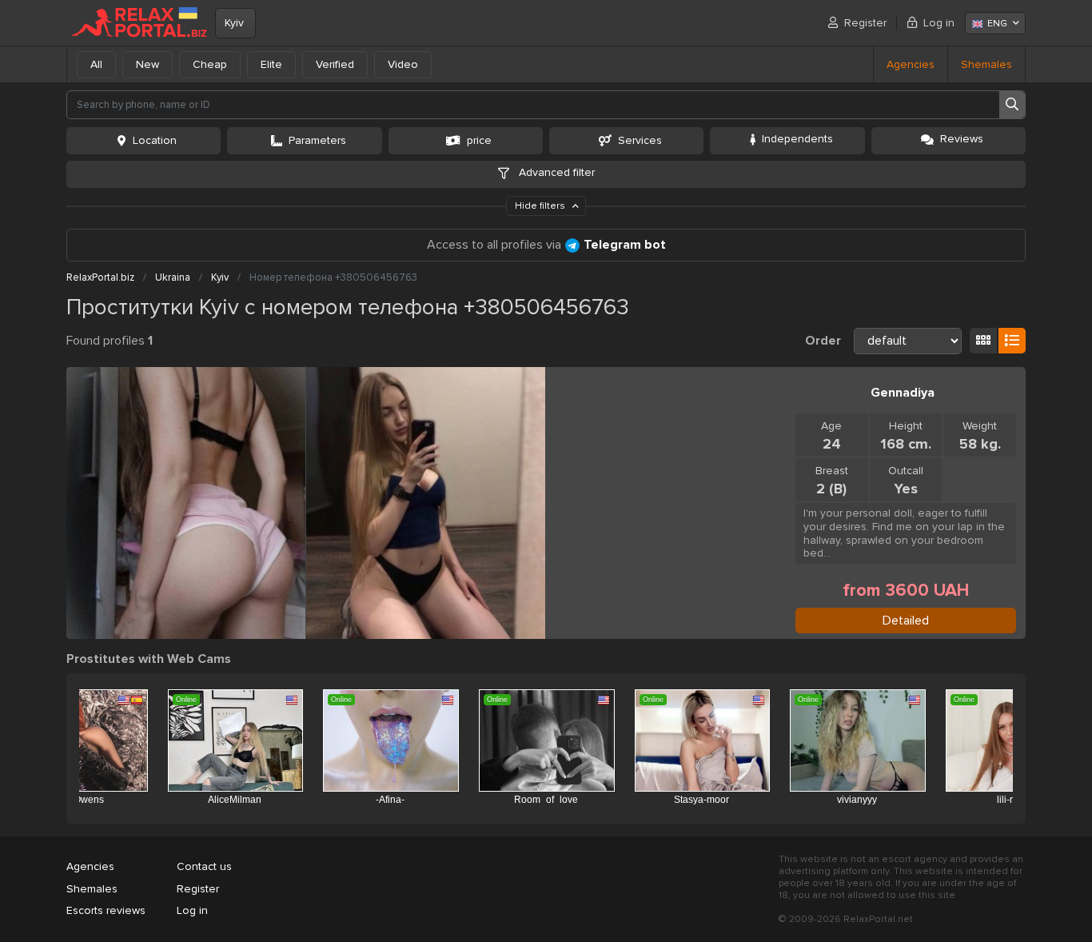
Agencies (911, 64)
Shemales (986, 64)
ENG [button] (997, 24)
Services (640, 140)
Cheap (210, 64)
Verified (335, 64)
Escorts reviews (105, 910)
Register (865, 23)
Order (823, 341)
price (479, 140)
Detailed (906, 621)
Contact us (204, 866)
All (96, 64)
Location (155, 140)
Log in (939, 23)
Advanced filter (555, 172)
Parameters (317, 140)
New (147, 64)
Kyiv (234, 23)
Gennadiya (903, 393)
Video (403, 64)
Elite (271, 64)
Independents (797, 139)
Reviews (961, 139)
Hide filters (541, 206)
